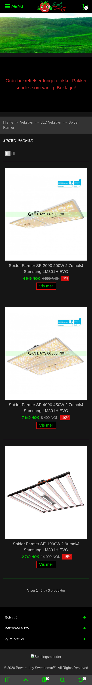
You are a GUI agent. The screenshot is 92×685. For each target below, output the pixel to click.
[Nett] (7, 153)
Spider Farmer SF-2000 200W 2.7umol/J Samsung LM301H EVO (46, 268)
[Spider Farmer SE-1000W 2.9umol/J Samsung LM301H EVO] (46, 492)
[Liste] (13, 153)
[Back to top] (26, 680)
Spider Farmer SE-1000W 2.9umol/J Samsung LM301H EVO (46, 547)
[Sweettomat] (51, 6)
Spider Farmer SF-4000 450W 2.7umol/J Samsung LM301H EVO (46, 407)
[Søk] (62, 680)
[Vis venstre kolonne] (7, 680)
